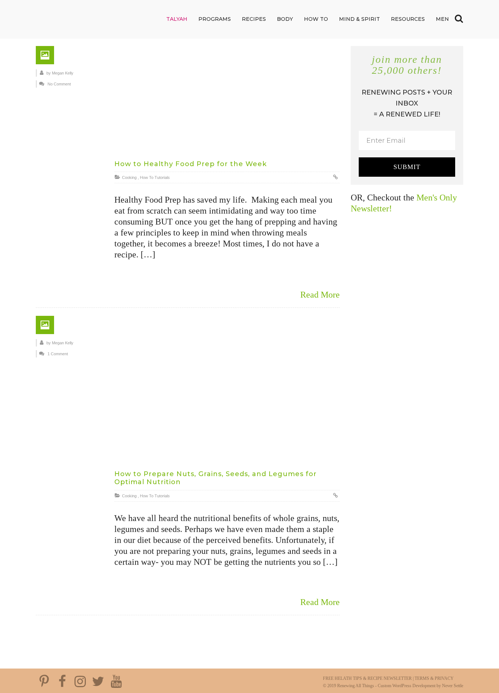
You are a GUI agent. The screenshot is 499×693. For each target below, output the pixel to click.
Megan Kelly (62, 73)
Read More (320, 294)
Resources (408, 19)
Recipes (254, 19)
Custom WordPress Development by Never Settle (420, 685)
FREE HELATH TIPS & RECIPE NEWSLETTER (367, 678)
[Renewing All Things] (81, 19)
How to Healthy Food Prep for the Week (190, 164)
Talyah (176, 19)
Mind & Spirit (359, 19)
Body (285, 19)
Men (442, 19)
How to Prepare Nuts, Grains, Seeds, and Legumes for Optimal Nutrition (215, 478)
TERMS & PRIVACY (434, 678)
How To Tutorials (155, 177)
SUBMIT (406, 167)
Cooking (129, 177)
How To (316, 19)
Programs (214, 19)
